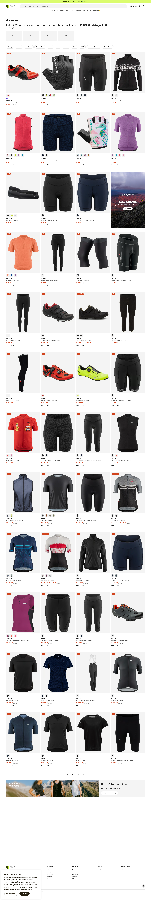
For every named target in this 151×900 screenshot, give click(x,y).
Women (62, 10)
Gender (19, 47)
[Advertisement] (50, 834)
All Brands (49, 869)
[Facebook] (143, 886)
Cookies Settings (11, 893)
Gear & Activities (80, 10)
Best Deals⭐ (96, 10)
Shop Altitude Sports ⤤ (109, 793)
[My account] (139, 6)
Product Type (40, 47)
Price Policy (75, 874)
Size (58, 47)
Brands (89, 10)
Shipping (74, 869)
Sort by (10, 47)
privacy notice (28, 889)
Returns (74, 872)
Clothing (49, 872)
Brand (50, 47)
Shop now (85, 1)
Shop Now (128, 208)
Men (67, 10)
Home (7, 14)
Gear (48, 879)
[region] (21, 884)
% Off (82, 47)
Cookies (41, 891)
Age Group (29, 47)
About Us (98, 869)
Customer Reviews (93, 47)
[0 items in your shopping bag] (143, 6)
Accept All (25, 893)
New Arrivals (54, 10)
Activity (66, 47)
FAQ (73, 879)
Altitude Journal (125, 872)
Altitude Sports (125, 869)
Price (74, 47)
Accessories (50, 874)
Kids (72, 10)
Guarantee (74, 876)
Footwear (49, 876)
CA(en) (135, 6)
